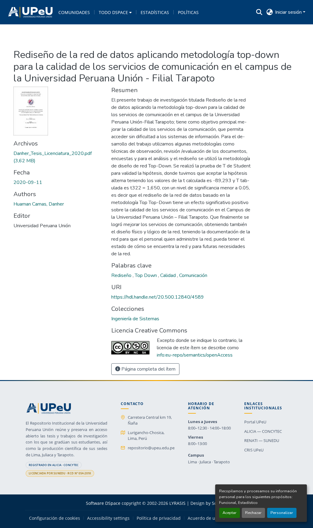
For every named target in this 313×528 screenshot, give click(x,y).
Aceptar (230, 512)
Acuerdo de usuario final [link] (213, 518)
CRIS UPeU (253, 450)
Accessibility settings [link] (108, 518)
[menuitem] (115, 12)
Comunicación (193, 275)
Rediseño (122, 275)
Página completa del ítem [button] (147, 369)
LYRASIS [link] (177, 503)
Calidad (168, 275)
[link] (58, 157)
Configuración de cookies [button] (54, 518)
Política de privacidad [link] (159, 518)
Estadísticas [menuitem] (155, 12)
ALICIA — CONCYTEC (263, 431)
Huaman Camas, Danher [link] (38, 204)
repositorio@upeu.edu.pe (151, 448)
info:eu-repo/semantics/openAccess (195, 355)
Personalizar (282, 512)
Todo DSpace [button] (113, 12)
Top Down (146, 275)
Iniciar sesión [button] (289, 12)
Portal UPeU (255, 422)
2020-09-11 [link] (27, 182)
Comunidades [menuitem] (74, 12)
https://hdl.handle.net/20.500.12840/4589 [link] (157, 297)
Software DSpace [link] (103, 503)
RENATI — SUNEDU (261, 440)
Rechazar (253, 512)
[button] (30, 12)
